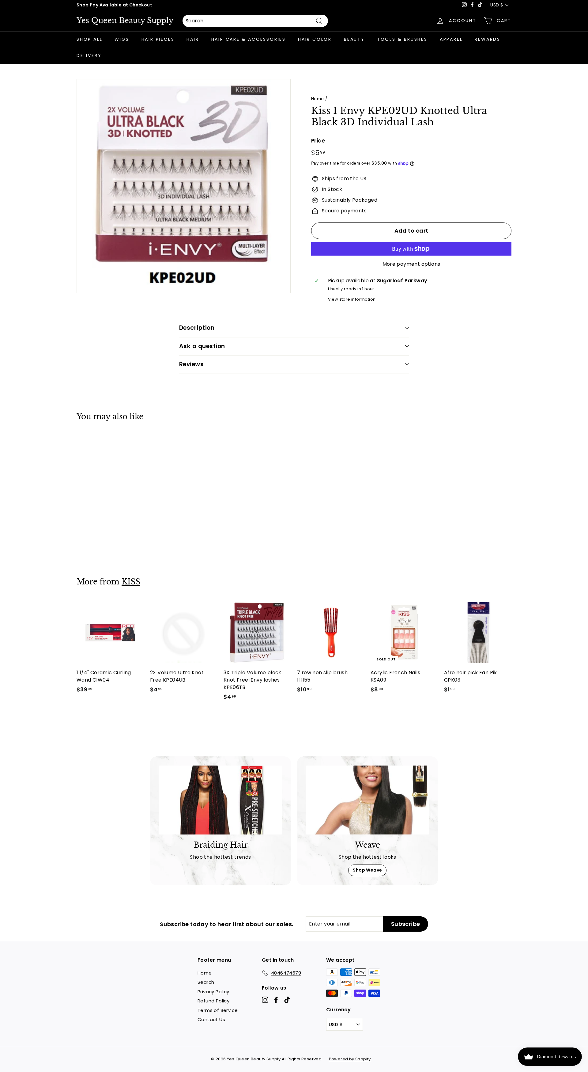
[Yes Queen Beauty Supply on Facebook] (276, 999)
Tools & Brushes (402, 39)
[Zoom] (183, 186)
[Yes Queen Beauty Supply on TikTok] (287, 999)
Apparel (451, 39)
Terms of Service (218, 1010)
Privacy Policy (213, 991)
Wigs (122, 39)
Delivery (89, 55)
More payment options (411, 264)
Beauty (354, 39)
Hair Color (315, 39)
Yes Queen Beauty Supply (125, 20)
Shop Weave (367, 870)
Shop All (89, 39)
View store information (352, 299)
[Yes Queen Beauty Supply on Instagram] (265, 999)
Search (206, 982)
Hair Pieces (158, 39)
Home (317, 99)
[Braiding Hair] (220, 800)
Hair (193, 39)
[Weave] (367, 800)
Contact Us (211, 1019)
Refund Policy (213, 1001)
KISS (131, 582)
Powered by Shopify (350, 1059)
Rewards (487, 39)
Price (318, 140)
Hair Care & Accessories (248, 39)
